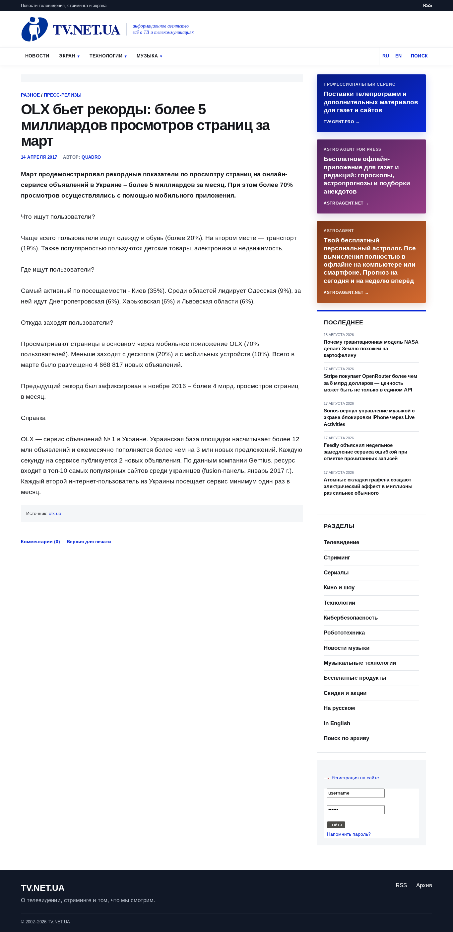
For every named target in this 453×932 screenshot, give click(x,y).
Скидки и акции (345, 693)
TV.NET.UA (43, 888)
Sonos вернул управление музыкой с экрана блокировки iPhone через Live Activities (369, 417)
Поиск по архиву (346, 738)
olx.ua (55, 513)
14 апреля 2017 (39, 157)
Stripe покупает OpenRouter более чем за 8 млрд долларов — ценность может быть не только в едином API (370, 382)
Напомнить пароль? (349, 834)
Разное (30, 95)
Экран (67, 55)
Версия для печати (89, 541)
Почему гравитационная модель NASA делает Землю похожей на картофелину (371, 348)
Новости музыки (346, 648)
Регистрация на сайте (355, 777)
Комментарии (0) (40, 541)
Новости (37, 55)
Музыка (147, 55)
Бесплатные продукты (355, 678)
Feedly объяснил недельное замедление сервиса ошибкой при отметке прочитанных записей (365, 452)
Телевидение (341, 542)
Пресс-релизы (63, 95)
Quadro (91, 157)
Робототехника (344, 633)
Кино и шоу (339, 587)
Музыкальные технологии (360, 663)
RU (385, 55)
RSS (427, 5)
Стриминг (337, 557)
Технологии (106, 55)
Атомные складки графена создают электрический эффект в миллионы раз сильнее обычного (368, 486)
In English (337, 723)
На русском (339, 708)
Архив (424, 885)
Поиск (419, 55)
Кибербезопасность (351, 618)
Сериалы (336, 572)
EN (398, 55)
